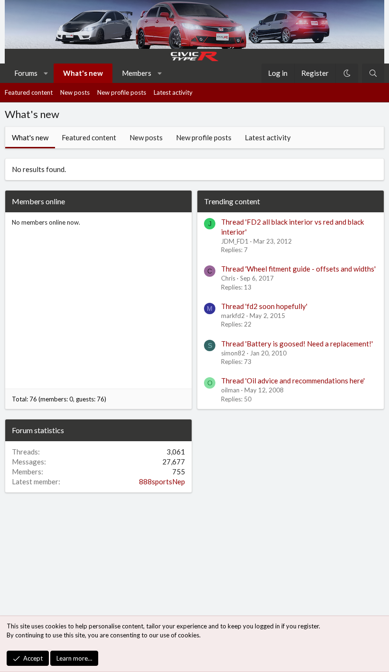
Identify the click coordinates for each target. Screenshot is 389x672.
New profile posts (121, 92)
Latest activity (173, 92)
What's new (83, 73)
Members (136, 73)
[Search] (373, 73)
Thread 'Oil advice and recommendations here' (293, 380)
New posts (75, 92)
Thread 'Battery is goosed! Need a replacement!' (297, 343)
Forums (25, 73)
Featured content (29, 92)
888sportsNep (162, 481)
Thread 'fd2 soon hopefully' (264, 306)
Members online (38, 201)
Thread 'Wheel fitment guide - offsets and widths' (298, 268)
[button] (46, 73)
